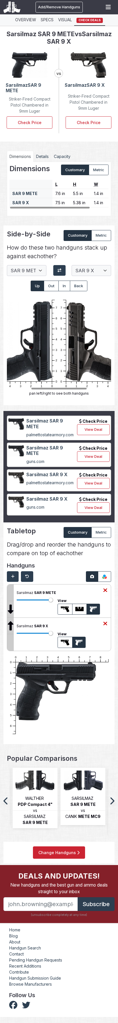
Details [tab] (42, 156)
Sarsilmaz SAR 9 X (47, 474)
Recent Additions (25, 966)
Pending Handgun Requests (35, 960)
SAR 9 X (20, 202)
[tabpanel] (59, 187)
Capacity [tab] (62, 156)
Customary (75, 169)
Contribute (19, 972)
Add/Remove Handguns (59, 7)
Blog (13, 935)
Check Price (30, 122)
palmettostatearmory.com (50, 434)
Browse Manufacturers (30, 984)
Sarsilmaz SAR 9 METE (44, 423)
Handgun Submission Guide (35, 978)
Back (78, 285)
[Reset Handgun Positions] (27, 576)
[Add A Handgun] (13, 576)
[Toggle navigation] (108, 7)
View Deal (93, 429)
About (14, 941)
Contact (16, 953)
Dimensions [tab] (20, 156)
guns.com (35, 461)
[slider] (51, 600)
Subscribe (96, 904)
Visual (65, 19)
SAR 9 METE (25, 193)
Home (14, 929)
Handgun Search (25, 947)
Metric (98, 169)
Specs (47, 19)
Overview (25, 19)
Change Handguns (57, 852)
